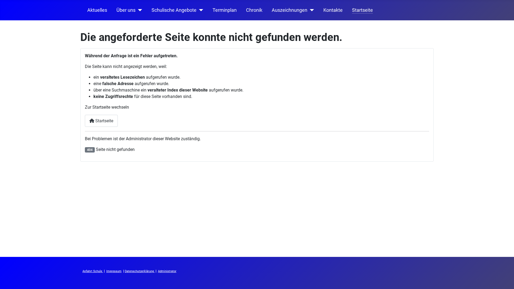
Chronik (254, 10)
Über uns (125, 10)
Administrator (167, 271)
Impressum (114, 271)
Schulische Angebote (174, 10)
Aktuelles (97, 10)
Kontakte (333, 10)
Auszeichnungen (289, 10)
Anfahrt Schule (92, 271)
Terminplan (225, 10)
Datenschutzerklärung (140, 271)
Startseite (362, 10)
